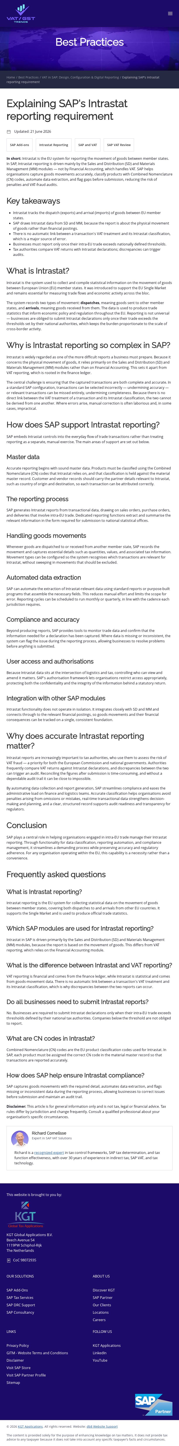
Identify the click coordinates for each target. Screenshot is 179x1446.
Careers (99, 1319)
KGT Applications (107, 1345)
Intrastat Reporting (53, 145)
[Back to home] (21, 13)
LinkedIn (100, 1353)
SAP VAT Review (119, 145)
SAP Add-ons (19, 145)
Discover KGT (104, 1290)
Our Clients (102, 1305)
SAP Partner (103, 1297)
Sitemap (13, 1382)
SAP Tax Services (20, 1297)
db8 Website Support (102, 1426)
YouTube (100, 1360)
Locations (101, 1312)
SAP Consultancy (20, 1312)
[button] (170, 13)
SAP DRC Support (21, 1305)
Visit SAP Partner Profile (26, 1375)
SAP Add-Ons (17, 1290)
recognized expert (49, 1152)
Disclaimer (15, 1360)
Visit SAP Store (19, 1367)
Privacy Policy (18, 1345)
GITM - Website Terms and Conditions (37, 1353)
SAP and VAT (87, 145)
